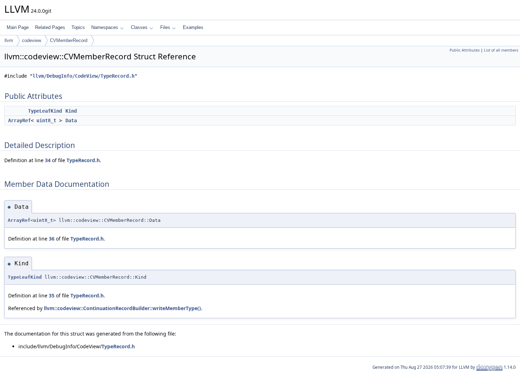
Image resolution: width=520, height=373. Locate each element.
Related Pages (50, 27)
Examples (193, 27)
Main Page (18, 27)
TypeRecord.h (83, 160)
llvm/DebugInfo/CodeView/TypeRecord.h (83, 76)
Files (165, 27)
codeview (31, 40)
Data (71, 120)
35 (51, 295)
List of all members (501, 50)
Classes (139, 27)
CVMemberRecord (68, 40)
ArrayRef (19, 120)
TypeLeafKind (45, 111)
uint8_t (46, 120)
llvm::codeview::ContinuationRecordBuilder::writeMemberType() (122, 308)
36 (51, 238)
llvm (9, 40)
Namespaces (104, 27)
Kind (71, 111)
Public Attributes (465, 50)
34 (48, 160)
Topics (78, 27)
